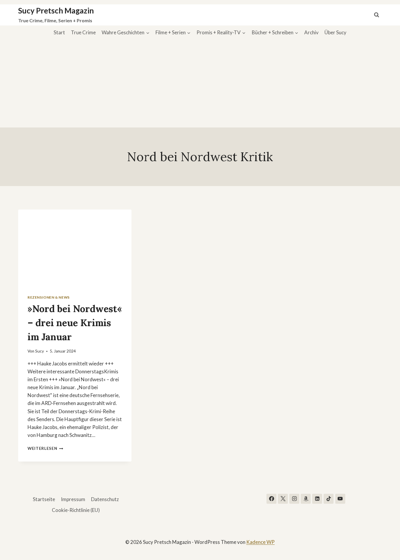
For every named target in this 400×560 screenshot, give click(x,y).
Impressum (73, 499)
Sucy (39, 351)
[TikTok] (329, 499)
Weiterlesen (45, 448)
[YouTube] (340, 499)
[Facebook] (271, 499)
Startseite (44, 499)
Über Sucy (335, 32)
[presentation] (74, 247)
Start (59, 32)
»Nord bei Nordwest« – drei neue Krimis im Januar (75, 323)
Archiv (311, 32)
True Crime (83, 32)
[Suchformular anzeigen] (376, 15)
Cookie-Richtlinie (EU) (76, 510)
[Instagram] (294, 499)
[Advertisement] (200, 83)
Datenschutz (105, 499)
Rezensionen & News (49, 297)
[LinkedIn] (317, 499)
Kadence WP (260, 542)
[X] (283, 499)
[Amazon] (306, 499)
